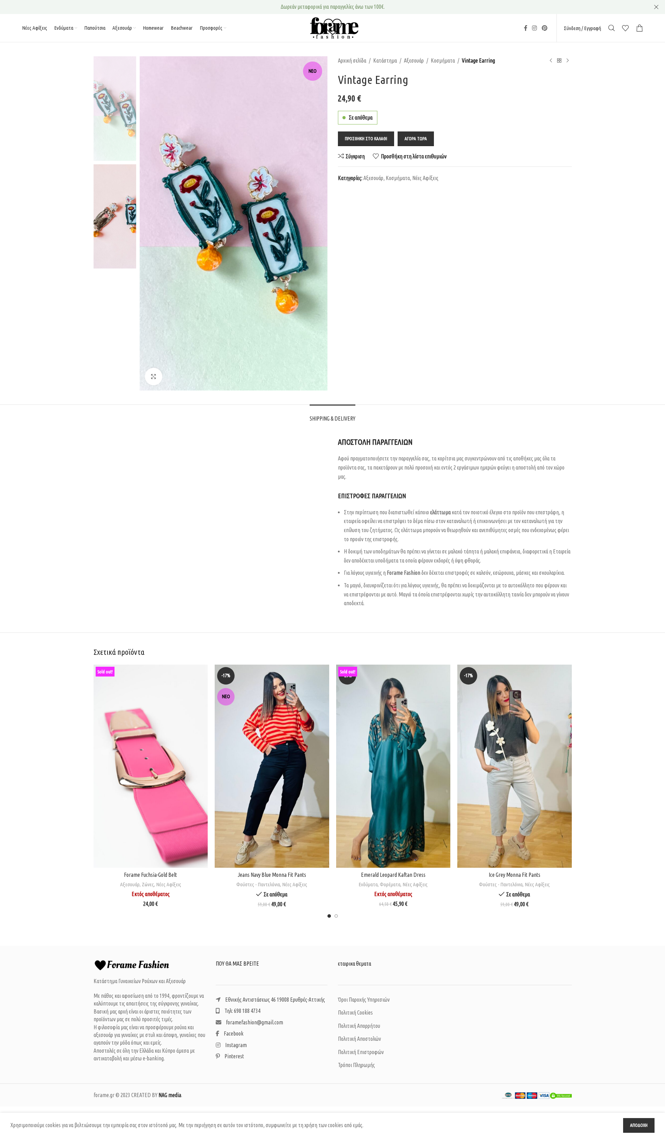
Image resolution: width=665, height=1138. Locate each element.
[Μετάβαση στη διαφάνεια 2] (336, 916)
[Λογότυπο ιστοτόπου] (332, 27)
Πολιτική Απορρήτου (359, 1026)
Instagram (235, 1045)
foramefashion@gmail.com (254, 1022)
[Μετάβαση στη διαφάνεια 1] (329, 916)
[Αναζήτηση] (612, 28)
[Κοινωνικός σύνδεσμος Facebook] (526, 28)
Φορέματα (390, 884)
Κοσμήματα (443, 60)
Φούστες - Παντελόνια (258, 884)
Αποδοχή (639, 1125)
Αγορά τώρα (416, 138)
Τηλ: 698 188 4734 (241, 1011)
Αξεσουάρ (414, 60)
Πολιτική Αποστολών (359, 1039)
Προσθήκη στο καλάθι (366, 138)
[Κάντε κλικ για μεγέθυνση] (153, 376)
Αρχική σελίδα (352, 60)
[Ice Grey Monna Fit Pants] (514, 766)
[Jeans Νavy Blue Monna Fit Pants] (272, 766)
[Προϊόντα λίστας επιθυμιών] (626, 28)
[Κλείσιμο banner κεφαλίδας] (656, 7)
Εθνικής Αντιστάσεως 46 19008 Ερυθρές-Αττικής (274, 999)
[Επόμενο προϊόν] (567, 61)
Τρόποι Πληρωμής (356, 1065)
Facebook (233, 1033)
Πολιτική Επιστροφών (361, 1052)
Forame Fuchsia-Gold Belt (150, 875)
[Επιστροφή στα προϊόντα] (559, 61)
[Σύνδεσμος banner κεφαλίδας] (332, 7)
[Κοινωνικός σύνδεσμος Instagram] (534, 28)
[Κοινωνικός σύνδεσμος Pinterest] (544, 28)
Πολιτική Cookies (355, 1012)
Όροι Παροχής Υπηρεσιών (364, 999)
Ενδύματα (368, 884)
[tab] (332, 415)
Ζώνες (148, 884)
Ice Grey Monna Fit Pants (514, 875)
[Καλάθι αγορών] (639, 28)
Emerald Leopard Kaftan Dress (393, 875)
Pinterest (233, 1056)
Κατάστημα (385, 60)
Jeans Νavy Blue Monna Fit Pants (272, 875)
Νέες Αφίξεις (425, 178)
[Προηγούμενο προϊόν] (551, 61)
